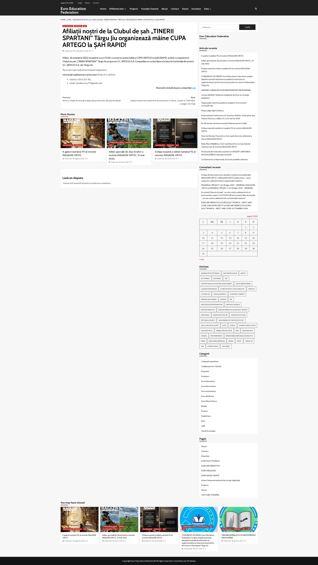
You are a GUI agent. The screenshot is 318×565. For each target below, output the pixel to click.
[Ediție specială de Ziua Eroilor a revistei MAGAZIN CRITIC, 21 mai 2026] (129, 133)
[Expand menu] (125, 9)
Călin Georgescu (219, 294)
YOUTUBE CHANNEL (210, 495)
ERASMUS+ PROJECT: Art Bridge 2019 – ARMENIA (231, 188)
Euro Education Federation (73, 10)
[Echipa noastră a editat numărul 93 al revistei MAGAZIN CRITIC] (175, 133)
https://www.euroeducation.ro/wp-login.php (220, 480)
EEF (231, 299)
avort (243, 273)
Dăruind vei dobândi (209, 299)
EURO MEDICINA (208, 470)
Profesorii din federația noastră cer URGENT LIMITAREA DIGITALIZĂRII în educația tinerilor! (225, 153)
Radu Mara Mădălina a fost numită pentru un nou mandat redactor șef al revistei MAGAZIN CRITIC (225, 145)
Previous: (91, 99)
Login (80, 3)
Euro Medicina (207, 396)
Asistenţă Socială (230, 273)
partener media (216, 336)
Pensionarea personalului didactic (239, 336)
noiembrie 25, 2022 (82, 51)
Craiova (251, 289)
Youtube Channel (149, 8)
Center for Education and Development (216, 283)
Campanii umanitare (210, 361)
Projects (134, 8)
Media (204, 406)
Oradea (204, 336)
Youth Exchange (208, 431)
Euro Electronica (208, 386)
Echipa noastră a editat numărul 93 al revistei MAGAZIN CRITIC (225, 70)
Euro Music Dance (209, 401)
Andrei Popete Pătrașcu (210, 273)
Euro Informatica (208, 391)
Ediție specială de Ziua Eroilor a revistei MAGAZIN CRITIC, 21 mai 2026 (126, 155)
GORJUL (232, 325)
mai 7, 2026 (198, 549)
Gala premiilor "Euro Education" (231, 320)
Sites (206, 8)
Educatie (128, 142)
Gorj (224, 325)
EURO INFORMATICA (208, 310)
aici (194, 87)
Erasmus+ (205, 376)
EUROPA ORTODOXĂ (220, 315)
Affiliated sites (116, 8)
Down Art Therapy (237, 294)
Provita (204, 411)
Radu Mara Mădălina (217, 341)
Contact (96, 3)
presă (203, 341)
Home (103, 8)
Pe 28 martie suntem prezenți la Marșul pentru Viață (223, 123)
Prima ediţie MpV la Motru (212, 110)
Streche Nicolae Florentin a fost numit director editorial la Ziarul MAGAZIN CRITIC (226, 137)
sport (239, 341)
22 (246, 243)
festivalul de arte (208, 320)
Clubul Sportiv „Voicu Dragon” (232, 289)
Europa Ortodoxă (238, 315)
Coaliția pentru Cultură (116, 142)
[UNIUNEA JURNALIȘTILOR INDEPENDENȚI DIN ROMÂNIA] (239, 519)
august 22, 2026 (79, 159)
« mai (201, 259)
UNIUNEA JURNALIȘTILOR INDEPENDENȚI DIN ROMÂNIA (226, 90)
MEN (237, 330)
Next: (163, 100)
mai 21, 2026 (125, 162)
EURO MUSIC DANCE (210, 475)
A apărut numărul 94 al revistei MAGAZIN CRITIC (222, 56)
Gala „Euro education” (210, 325)
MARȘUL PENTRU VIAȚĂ (224, 330)
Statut (185, 8)
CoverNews (178, 561)
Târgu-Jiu (249, 341)
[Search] (256, 9)
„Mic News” (226, 346)
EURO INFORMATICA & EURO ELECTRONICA (232, 310)
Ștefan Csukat (212, 346)
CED (226, 278)
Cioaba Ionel (69, 51)
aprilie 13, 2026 (238, 541)
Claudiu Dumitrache (209, 289)
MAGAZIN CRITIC (207, 330)
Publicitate (78, 26)
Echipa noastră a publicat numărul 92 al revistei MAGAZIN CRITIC (226, 129)
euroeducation (188, 548)
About (87, 3)
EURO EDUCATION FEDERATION (211, 304)
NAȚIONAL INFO (247, 330)
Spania (230, 341)
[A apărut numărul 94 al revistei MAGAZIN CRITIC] (83, 133)
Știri (85, 26)
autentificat (79, 183)
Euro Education (68, 26)
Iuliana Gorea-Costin (247, 325)
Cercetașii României (243, 283)
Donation (196, 8)
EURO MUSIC (205, 315)
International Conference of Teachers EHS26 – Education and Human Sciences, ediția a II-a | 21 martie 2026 (228, 117)
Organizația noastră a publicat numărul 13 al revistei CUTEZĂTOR (223, 104)
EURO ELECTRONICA (233, 304)
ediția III (223, 299)
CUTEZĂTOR (205, 294)
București (217, 278)
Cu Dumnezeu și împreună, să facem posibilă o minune (224, 159)
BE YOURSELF (205, 278)
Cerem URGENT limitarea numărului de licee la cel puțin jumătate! (225, 96)
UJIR (110, 145)
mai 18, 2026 (171, 159)
